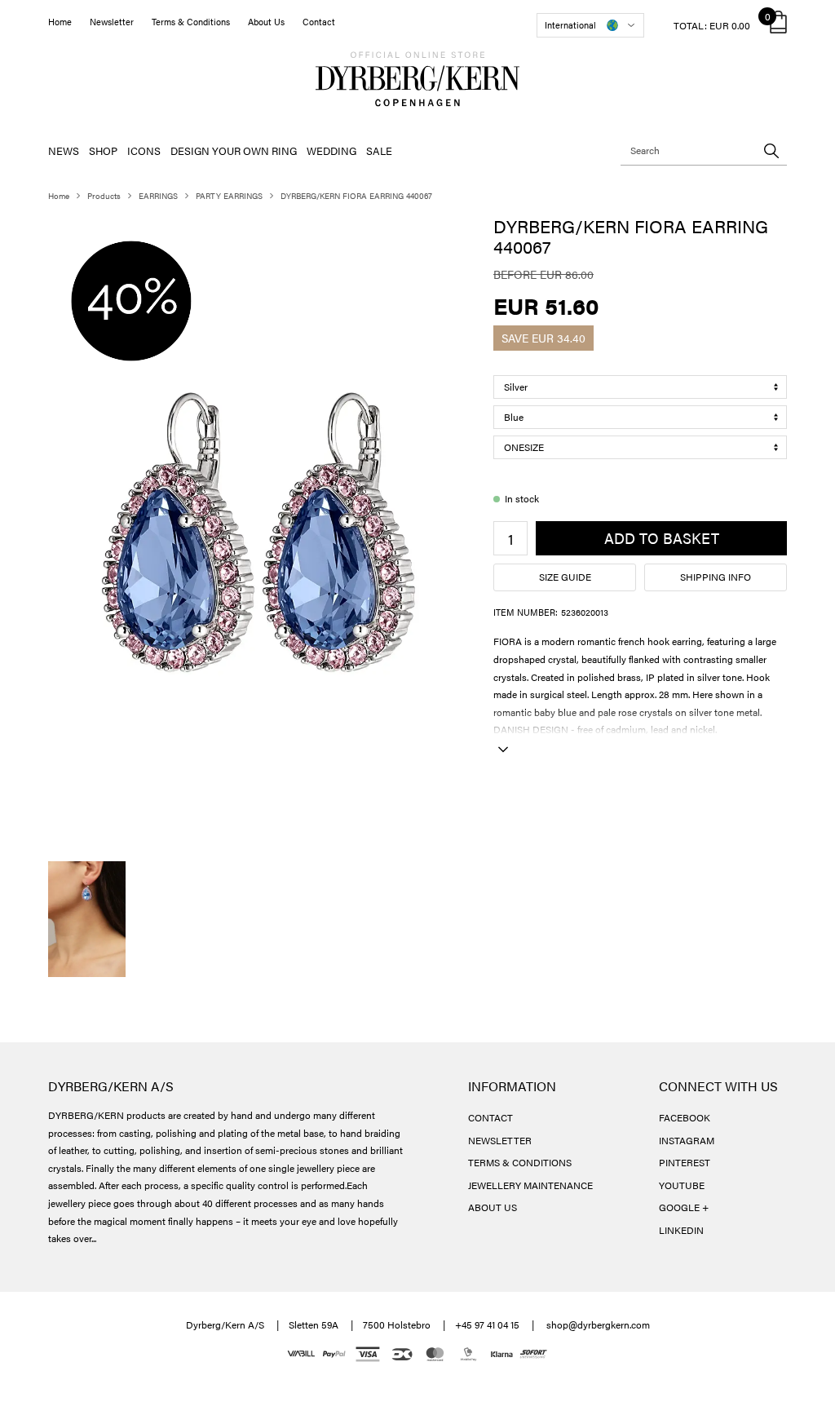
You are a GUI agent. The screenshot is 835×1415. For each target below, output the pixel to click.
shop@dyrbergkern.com (598, 1324)
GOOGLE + (684, 1207)
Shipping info (715, 576)
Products (104, 195)
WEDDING (331, 150)
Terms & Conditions (191, 21)
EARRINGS (158, 195)
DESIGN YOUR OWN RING (233, 150)
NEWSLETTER (500, 1140)
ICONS (144, 150)
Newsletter (112, 21)
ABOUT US (492, 1207)
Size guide (565, 576)
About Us (266, 21)
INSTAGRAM (686, 1140)
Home (60, 21)
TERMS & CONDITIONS (520, 1162)
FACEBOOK (684, 1117)
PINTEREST (684, 1162)
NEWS (63, 150)
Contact (319, 21)
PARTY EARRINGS (229, 195)
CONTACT (490, 1117)
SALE (379, 150)
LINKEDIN (681, 1230)
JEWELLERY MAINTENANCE (530, 1185)
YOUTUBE (682, 1185)
